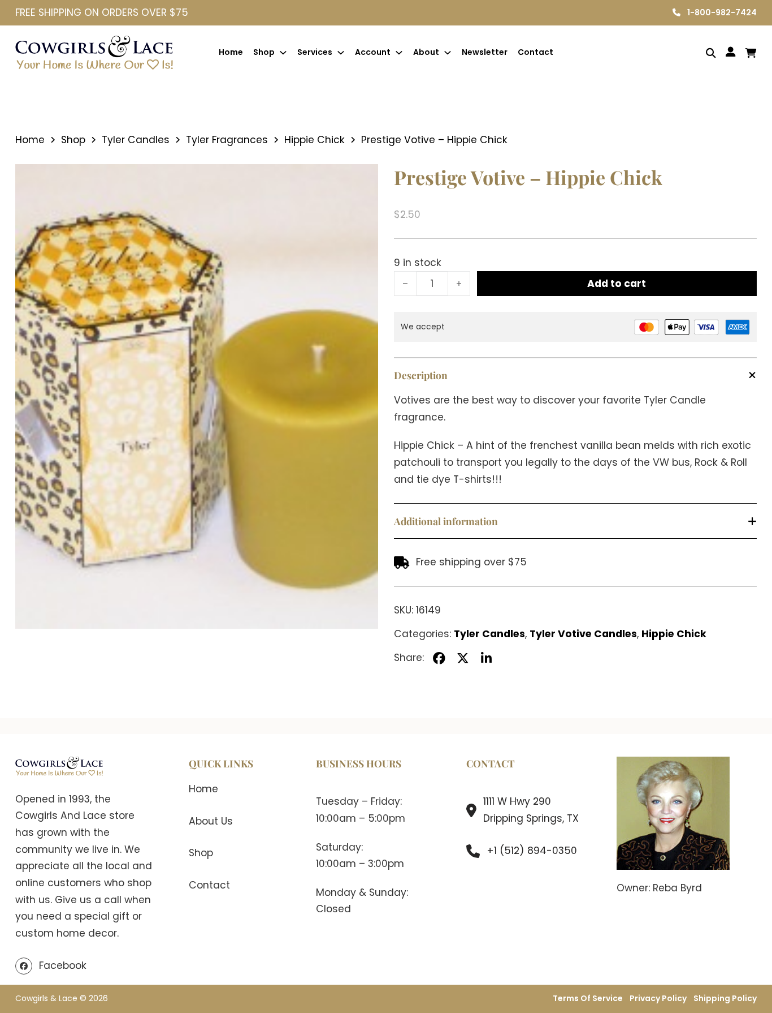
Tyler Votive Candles (583, 634)
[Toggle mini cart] (751, 53)
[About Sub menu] (448, 53)
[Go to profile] (730, 52)
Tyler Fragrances (227, 140)
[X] (462, 658)
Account (373, 52)
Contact (535, 52)
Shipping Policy (725, 998)
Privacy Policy (658, 998)
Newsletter (485, 52)
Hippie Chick (314, 140)
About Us (211, 821)
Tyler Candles (136, 140)
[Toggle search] (702, 53)
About (426, 52)
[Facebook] (439, 658)
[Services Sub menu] (341, 53)
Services (314, 52)
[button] (363, 179)
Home (231, 52)
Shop (264, 52)
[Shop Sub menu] (283, 53)
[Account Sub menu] (399, 53)
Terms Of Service (588, 998)
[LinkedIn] (486, 658)
